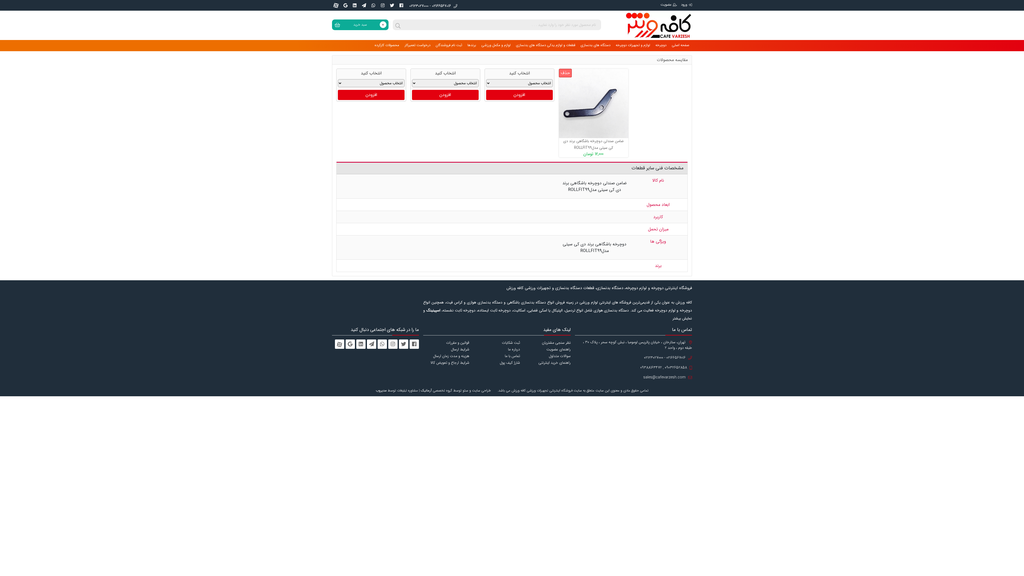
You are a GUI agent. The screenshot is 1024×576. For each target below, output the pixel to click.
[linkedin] (355, 5)
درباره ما (514, 349)
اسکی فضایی (537, 310)
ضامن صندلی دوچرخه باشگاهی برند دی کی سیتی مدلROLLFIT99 (593, 144)
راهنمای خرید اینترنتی (554, 363)
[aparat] (336, 5)
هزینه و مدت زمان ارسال (451, 356)
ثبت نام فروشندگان (449, 45)
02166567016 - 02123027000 (430, 6)
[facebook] (401, 5)
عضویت (666, 4)
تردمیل (570, 310)
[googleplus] (345, 5)
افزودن (519, 94)
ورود (684, 4)
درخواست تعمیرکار (417, 45)
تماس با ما (512, 356)
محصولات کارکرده (387, 45)
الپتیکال (557, 310)
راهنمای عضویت (558, 349)
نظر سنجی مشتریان (556, 343)
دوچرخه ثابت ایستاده (494, 310)
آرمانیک (426, 390)
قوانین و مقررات (457, 343)
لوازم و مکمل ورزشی (496, 45)
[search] (398, 24)
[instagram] (383, 5)
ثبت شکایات (511, 343)
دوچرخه (660, 45)
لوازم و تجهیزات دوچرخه (633, 45)
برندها (471, 45)
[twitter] (392, 5)
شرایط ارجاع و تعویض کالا (449, 363)
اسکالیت (519, 310)
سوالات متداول (560, 356)
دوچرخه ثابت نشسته (459, 310)
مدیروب (381, 390)
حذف (565, 73)
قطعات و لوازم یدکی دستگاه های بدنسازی (545, 45)
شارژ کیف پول (510, 363)
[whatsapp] (373, 5)
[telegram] (364, 5)
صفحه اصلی (680, 45)
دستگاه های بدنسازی (595, 45)
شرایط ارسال (460, 349)
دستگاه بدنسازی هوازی (611, 310)
